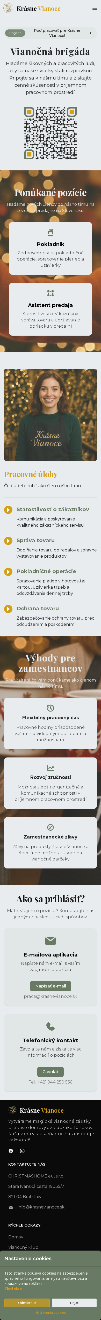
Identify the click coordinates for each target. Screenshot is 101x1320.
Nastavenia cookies (50, 1313)
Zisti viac (13, 1288)
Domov (15, 1237)
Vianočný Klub (23, 1247)
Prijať (74, 1303)
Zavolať (50, 1071)
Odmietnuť (27, 1303)
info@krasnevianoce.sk (41, 1207)
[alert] (50, 33)
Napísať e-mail (50, 986)
